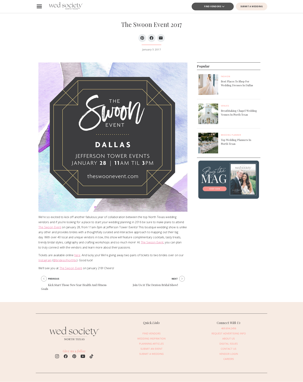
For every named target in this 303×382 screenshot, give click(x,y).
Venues (225, 106)
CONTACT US (228, 348)
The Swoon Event (49, 227)
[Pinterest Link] (74, 356)
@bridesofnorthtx (64, 260)
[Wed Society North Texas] (65, 6)
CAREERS (228, 359)
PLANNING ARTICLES (151, 343)
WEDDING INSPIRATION (151, 338)
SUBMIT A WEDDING (251, 6)
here (77, 255)
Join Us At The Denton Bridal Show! (155, 285)
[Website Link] (74, 342)
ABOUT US (228, 338)
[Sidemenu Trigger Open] (39, 6)
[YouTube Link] (83, 356)
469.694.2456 (228, 328)
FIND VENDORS (212, 6)
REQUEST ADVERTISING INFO (228, 333)
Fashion (225, 76)
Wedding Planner (231, 135)
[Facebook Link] (65, 356)
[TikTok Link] (91, 356)
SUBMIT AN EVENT (151, 348)
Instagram (45, 260)
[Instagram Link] (57, 356)
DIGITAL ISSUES (228, 343)
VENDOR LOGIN (228, 353)
